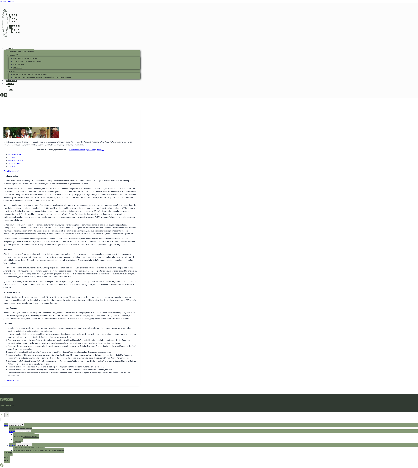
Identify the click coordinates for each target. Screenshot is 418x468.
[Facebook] (1, 95)
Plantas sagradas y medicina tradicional (21, 52)
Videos (8, 86)
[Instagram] (5, 95)
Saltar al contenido (7, 1)
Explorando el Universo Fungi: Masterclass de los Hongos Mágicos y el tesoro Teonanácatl (42, 77)
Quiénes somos (11, 80)
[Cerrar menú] (0, 419)
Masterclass (12, 445)
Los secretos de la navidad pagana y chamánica (27, 62)
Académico (10, 83)
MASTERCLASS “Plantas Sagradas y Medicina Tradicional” (30, 74)
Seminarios (12, 432)
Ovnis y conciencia (18, 65)
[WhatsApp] (11, 400)
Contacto (9, 90)
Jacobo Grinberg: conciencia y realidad (25, 58)
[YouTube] (8, 400)
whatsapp (100, 149)
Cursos (6, 426)
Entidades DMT (17, 68)
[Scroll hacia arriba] (2, 415)
